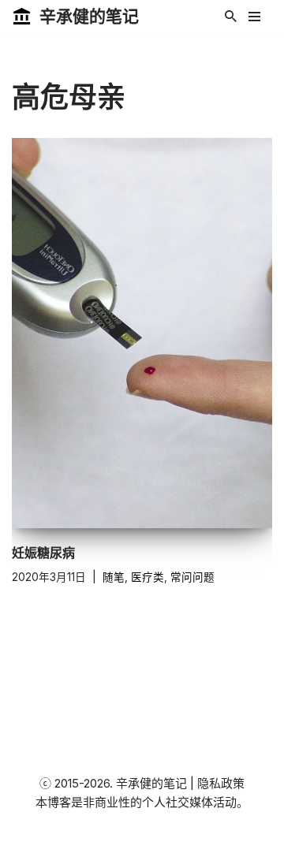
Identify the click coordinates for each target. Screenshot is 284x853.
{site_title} (191, 836)
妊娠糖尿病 (43, 553)
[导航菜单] (254, 16)
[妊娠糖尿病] (142, 333)
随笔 (114, 577)
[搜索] (231, 16)
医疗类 (147, 577)
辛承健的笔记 (151, 783)
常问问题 (192, 577)
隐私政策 (221, 783)
